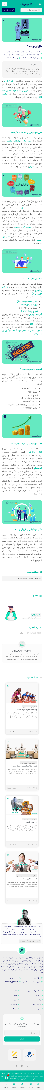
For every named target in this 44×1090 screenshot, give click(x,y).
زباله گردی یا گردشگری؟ (30, 822)
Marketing (8, 81)
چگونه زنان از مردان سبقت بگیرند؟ (26, 709)
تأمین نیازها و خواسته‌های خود (15, 90)
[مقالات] (31, 1084)
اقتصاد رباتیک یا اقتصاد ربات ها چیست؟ (24, 766)
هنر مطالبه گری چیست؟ (29, 879)
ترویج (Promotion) (29, 311)
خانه (38, 1087)
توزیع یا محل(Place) (29, 304)
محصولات (26, 227)
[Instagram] (17, 1066)
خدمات (16, 227)
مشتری (32, 166)
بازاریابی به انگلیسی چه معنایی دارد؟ (28, 578)
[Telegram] (22, 1066)
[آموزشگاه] (22, 1084)
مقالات (31, 1087)
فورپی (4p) (37, 293)
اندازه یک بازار (26, 207)
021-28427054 (35, 978)
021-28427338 (13, 978)
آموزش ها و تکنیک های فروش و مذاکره (14, 55)
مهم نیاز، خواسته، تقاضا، (18, 141)
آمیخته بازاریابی (35, 314)
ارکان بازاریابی (33, 452)
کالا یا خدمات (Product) (27, 301)
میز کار (6, 1087)
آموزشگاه (22, 1087)
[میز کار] (6, 1084)
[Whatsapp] (27, 1066)
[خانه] (38, 1084)
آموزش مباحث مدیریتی (18, 52)
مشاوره (14, 1087)
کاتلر (31, 324)
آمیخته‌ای (38, 468)
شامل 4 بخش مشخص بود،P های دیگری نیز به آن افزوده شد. (22, 332)
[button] (39, 633)
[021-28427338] (20, 978)
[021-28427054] (42, 978)
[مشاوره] (14, 1084)
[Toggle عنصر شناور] (6, 1077)
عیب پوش (25, 4)
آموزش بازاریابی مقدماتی (33, 52)
